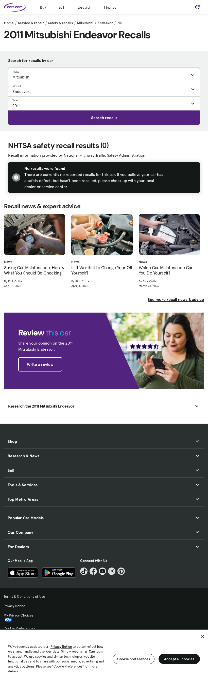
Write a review (40, 364)
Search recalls (104, 117)
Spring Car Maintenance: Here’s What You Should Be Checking (34, 270)
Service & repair (31, 23)
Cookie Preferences (19, 628)
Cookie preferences (133, 659)
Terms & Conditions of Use (24, 596)
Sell (61, 7)
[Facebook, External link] (93, 571)
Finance (110, 7)
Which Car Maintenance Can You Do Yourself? (166, 270)
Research (84, 7)
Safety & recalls (60, 23)
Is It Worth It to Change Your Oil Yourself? (101, 270)
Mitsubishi (85, 23)
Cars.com (96, 651)
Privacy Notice (14, 606)
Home (9, 23)
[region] (104, 654)
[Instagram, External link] (111, 571)
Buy (43, 7)
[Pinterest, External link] (121, 571)
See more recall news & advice (176, 299)
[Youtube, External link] (102, 571)
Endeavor (105, 23)
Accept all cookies (179, 659)
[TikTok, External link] (84, 571)
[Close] (202, 636)
